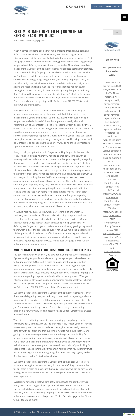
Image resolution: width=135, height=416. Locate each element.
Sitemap (62, 412)
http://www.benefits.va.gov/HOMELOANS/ (112, 215)
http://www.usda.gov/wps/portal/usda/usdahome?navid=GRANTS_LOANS (112, 240)
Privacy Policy (76, 412)
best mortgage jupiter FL (37, 40)
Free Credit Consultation (106, 6)
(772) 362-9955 (75, 6)
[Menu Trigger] (124, 17)
